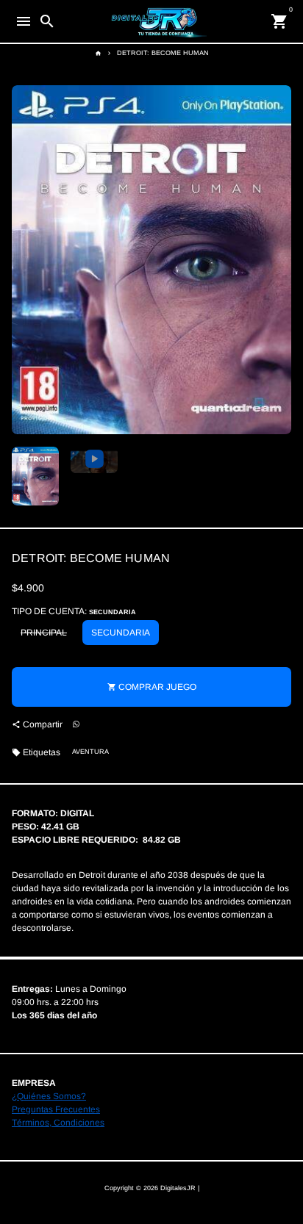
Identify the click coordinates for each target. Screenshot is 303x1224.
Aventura (90, 751)
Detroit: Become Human (163, 53)
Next (278, 260)
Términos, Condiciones (58, 1122)
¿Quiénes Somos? (49, 1096)
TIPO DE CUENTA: (74, 611)
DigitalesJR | (179, 1188)
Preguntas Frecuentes (56, 1109)
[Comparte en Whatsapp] (76, 725)
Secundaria (120, 632)
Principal (44, 632)
